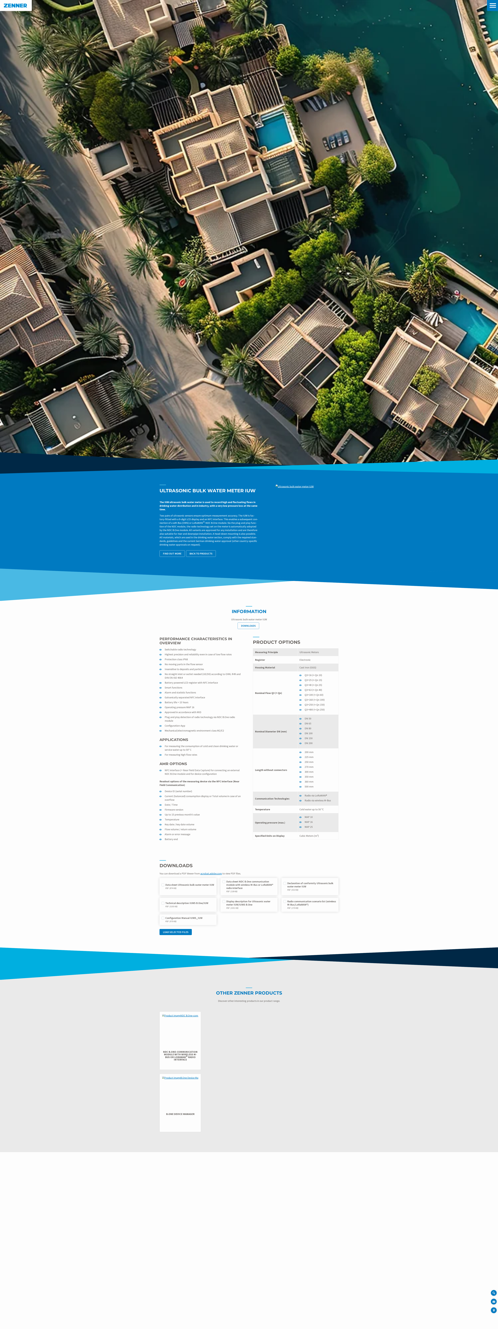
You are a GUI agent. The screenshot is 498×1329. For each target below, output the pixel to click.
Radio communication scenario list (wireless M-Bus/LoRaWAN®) (311, 903)
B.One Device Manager (180, 1114)
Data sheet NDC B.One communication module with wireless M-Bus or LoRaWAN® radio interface (249, 885)
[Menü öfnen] (492, 5)
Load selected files (175, 932)
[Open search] (494, 1294)
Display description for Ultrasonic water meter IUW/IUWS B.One (248, 903)
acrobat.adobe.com (211, 873)
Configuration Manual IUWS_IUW (183, 918)
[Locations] (494, 1310)
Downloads (248, 625)
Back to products (200, 553)
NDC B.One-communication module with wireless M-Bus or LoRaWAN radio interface (180, 1056)
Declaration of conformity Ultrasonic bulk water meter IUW (310, 885)
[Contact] (494, 1302)
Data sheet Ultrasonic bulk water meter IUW (189, 884)
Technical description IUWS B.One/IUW (186, 903)
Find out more (172, 553)
